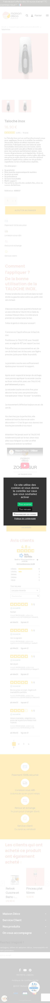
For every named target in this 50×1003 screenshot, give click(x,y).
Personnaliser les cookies (25, 514)
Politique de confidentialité (25, 519)
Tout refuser (25, 509)
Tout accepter (25, 504)
